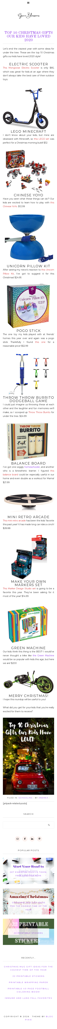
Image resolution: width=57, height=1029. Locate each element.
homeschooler (32, 467)
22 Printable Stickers (28, 933)
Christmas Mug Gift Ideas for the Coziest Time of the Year (28, 906)
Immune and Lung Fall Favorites (28, 998)
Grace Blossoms (28, 15)
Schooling (26, 798)
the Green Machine (43, 655)
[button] (28, 3)
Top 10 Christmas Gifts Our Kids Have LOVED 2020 (28, 36)
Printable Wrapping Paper (28, 982)
